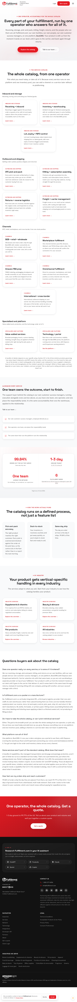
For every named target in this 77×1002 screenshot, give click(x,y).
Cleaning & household (59, 960)
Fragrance (58, 963)
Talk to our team (50, 49)
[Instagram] (51, 890)
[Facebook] (47, 890)
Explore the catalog (28, 49)
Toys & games (18, 963)
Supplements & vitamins (24, 957)
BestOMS (40, 36)
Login (54, 3)
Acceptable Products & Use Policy (51, 920)
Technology (6, 926)
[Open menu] (73, 3)
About (4, 938)
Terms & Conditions (46, 917)
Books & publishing (8, 957)
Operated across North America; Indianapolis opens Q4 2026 (56, 482)
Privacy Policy (44, 923)
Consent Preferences (47, 926)
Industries (5, 917)
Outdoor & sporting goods (23, 960)
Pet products (52, 957)
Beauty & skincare (40, 957)
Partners (5, 935)
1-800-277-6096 (48, 882)
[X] (42, 890)
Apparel (60, 957)
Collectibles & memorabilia (44, 963)
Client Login (6, 944)
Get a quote (63, 3)
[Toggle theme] (73, 998)
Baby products (7, 963)
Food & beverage (7, 960)
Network (5, 923)
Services (5, 920)
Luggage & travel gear (9, 966)
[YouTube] (61, 890)
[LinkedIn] (56, 890)
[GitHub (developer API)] (66, 890)
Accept (53, 997)
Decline (45, 997)
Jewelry (66, 963)
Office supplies (29, 963)
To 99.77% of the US (56, 465)
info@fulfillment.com (49, 885)
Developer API (7, 932)
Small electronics (24, 966)
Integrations (6, 929)
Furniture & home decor (42, 960)
